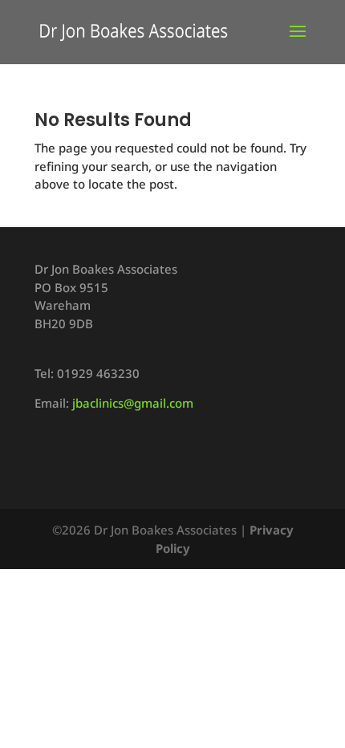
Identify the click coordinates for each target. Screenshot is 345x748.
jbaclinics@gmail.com (132, 403)
